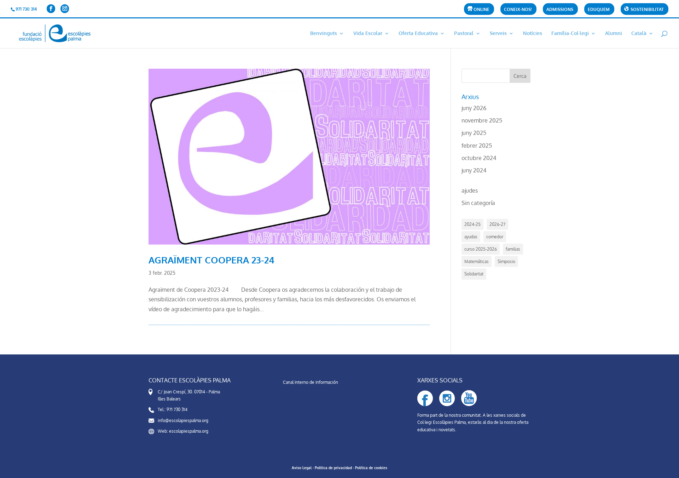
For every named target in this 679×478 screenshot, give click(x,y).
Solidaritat (473, 274)
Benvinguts (323, 33)
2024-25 (472, 224)
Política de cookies (371, 468)
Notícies (532, 33)
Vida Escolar (367, 33)
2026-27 (497, 224)
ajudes (470, 190)
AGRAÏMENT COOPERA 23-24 (211, 260)
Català (638, 33)
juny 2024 (474, 170)
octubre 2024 (479, 157)
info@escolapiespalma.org (183, 420)
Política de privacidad (333, 468)
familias (513, 249)
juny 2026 (474, 108)
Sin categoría (478, 202)
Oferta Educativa (418, 33)
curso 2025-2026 (480, 249)
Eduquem (599, 9)
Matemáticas (476, 261)
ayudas (470, 236)
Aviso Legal (302, 468)
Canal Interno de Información (310, 382)
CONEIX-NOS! (518, 9)
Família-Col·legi (570, 33)
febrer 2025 (477, 145)
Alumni (613, 33)
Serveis (498, 33)
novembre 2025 (482, 120)
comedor (494, 236)
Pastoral (464, 33)
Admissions (559, 9)
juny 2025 (474, 132)
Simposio (506, 261)
